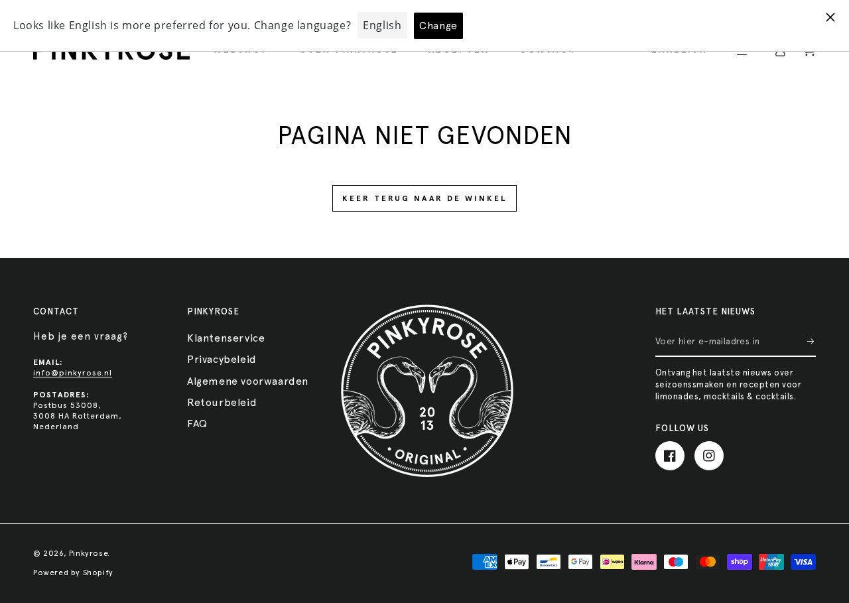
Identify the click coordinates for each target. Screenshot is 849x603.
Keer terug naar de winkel (424, 198)
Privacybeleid (222, 359)
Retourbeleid (222, 402)
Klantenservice (226, 338)
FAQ (197, 423)
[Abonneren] (811, 341)
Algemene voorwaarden (247, 381)
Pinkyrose (88, 553)
